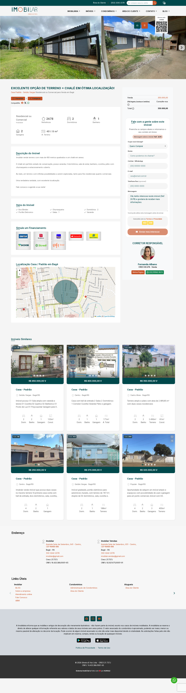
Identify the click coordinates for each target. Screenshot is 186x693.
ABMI (17, 601)
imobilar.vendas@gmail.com (113, 556)
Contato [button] (150, 11)
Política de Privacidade (85, 648)
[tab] (137, 25)
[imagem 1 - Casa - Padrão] (37, 361)
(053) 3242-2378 (118, 3)
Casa (13, 92)
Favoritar (19, 98)
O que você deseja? (135, 142)
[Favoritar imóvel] (60, 348)
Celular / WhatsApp (135, 161)
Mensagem (132, 191)
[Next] (59, 361)
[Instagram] (93, 618)
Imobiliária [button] (73, 11)
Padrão (19, 92)
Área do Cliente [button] (130, 11)
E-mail (130, 171)
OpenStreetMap (109, 316)
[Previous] (15, 361)
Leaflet (98, 316)
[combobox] (148, 146)
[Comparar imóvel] (60, 351)
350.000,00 (163, 97)
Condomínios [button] (108, 11)
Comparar (36, 98)
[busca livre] (155, 3)
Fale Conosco (21, 597)
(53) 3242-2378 (52, 553)
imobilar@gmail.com (54, 556)
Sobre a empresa (22, 591)
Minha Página (138, 272)
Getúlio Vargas (29, 92)
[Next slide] (182, 48)
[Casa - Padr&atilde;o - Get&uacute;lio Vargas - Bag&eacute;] (23, 11)
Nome (130, 151)
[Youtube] (99, 618)
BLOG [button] (165, 11)
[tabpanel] (93, 47)
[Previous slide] (4, 48)
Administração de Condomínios (83, 588)
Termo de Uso (104, 648)
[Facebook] (86, 618)
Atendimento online (23, 594)
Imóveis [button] (90, 11)
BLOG (17, 588)
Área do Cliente (99, 3)
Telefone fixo (137, 181)
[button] (164, 3)
